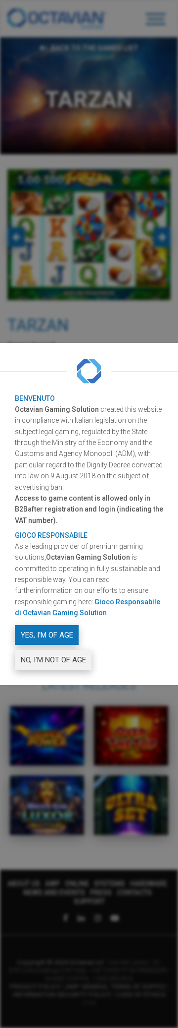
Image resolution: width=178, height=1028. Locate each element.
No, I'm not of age (53, 659)
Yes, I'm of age (47, 635)
